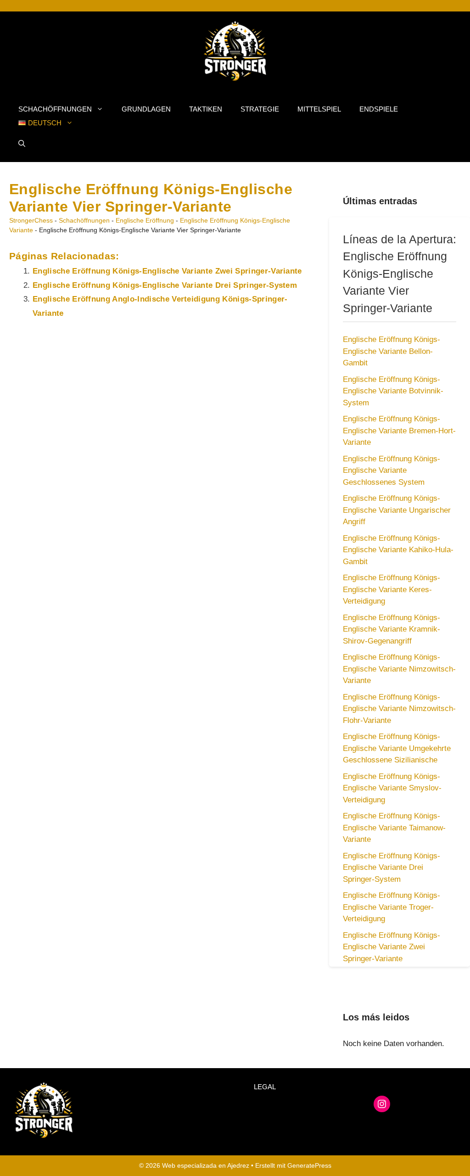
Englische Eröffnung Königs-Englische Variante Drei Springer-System (165, 285)
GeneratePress (309, 1165)
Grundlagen (146, 109)
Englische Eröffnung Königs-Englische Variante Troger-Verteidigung (391, 907)
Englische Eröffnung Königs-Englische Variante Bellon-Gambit (391, 351)
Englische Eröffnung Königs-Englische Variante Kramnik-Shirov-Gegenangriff (391, 629)
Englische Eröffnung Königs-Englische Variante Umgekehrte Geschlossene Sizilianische (397, 748)
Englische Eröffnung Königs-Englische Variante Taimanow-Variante (394, 828)
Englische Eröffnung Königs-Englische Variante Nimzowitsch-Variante (399, 669)
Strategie (260, 109)
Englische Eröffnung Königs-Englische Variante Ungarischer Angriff (397, 510)
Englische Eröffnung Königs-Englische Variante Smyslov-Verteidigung (392, 788)
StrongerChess (31, 220)
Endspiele (378, 109)
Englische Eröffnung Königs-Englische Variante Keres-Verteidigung (391, 589)
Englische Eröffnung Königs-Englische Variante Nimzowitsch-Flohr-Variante (399, 709)
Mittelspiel (319, 109)
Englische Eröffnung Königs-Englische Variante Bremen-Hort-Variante (399, 430)
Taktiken (205, 109)
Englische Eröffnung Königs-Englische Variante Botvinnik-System (393, 391)
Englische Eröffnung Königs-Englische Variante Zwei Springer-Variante (167, 271)
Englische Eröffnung (145, 220)
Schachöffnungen (55, 109)
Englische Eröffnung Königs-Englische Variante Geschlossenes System (391, 470)
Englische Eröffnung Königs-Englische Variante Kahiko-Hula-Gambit (398, 550)
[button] (21, 143)
